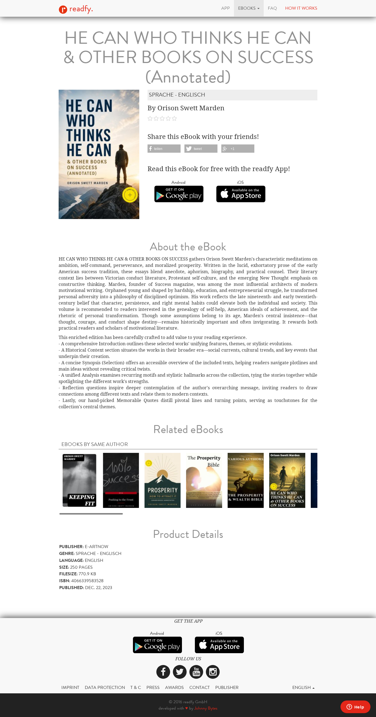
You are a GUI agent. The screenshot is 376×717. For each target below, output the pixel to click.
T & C (135, 687)
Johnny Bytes (205, 708)
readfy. (80, 8)
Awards (174, 687)
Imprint (70, 687)
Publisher (227, 687)
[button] (249, 8)
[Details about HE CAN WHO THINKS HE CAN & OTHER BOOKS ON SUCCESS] (287, 480)
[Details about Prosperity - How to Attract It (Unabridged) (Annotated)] (163, 480)
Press (153, 687)
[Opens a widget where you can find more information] (355, 707)
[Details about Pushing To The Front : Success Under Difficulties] (121, 480)
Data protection (105, 687)
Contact (199, 687)
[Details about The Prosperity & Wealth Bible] (246, 480)
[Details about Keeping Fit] (79, 480)
